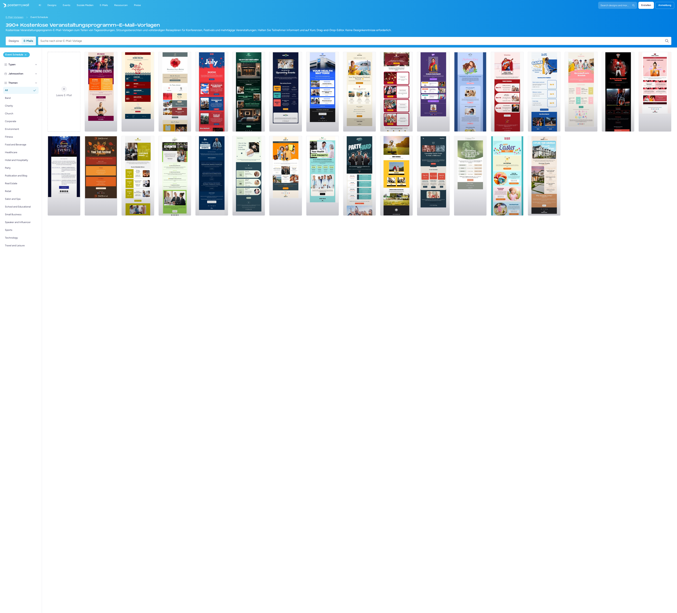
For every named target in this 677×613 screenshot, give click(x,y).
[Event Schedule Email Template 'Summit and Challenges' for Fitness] (101, 92)
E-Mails (28, 41)
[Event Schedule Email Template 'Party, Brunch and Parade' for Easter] (507, 176)
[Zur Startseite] (14, 5)
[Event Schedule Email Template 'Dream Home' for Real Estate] (544, 176)
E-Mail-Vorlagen (14, 17)
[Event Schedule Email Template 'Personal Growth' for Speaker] (211, 176)
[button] (36, 64)
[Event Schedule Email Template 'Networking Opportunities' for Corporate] (285, 92)
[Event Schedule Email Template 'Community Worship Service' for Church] (64, 176)
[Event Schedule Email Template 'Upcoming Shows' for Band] (507, 92)
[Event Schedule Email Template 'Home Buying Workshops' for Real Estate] (174, 176)
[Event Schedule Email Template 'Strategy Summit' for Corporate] (137, 176)
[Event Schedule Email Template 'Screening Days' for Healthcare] (322, 176)
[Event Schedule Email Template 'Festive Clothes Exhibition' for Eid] (433, 92)
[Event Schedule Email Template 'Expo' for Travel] (285, 176)
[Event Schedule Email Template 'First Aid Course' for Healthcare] (322, 92)
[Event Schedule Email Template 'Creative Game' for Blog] (655, 92)
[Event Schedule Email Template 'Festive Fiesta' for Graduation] (359, 176)
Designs (14, 41)
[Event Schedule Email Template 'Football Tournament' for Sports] (618, 92)
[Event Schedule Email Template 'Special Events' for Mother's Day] (470, 92)
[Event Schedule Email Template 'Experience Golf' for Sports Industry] (396, 176)
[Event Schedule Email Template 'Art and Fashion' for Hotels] (248, 92)
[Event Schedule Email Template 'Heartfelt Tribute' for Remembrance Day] (174, 92)
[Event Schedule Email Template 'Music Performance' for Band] (470, 176)
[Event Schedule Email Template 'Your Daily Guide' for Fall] (101, 176)
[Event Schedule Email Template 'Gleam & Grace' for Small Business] (248, 176)
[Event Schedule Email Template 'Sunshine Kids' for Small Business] (581, 92)
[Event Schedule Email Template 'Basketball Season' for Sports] (544, 92)
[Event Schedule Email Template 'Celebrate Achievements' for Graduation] (396, 92)
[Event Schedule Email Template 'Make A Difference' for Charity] (433, 176)
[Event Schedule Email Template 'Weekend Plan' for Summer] (359, 92)
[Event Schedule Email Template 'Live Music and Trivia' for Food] (137, 92)
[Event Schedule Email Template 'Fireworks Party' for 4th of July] (211, 92)
